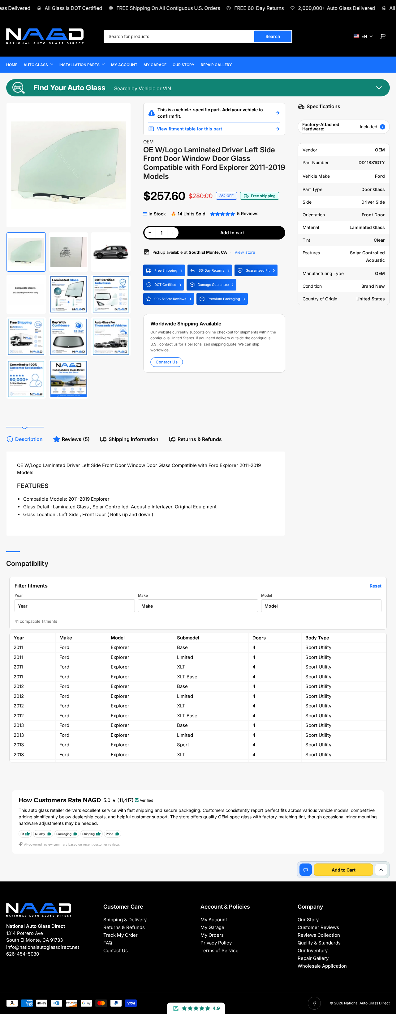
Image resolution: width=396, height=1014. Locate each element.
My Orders (212, 935)
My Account (124, 64)
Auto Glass (36, 64)
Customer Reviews (318, 927)
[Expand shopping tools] (381, 869)
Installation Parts (79, 64)
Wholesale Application (322, 966)
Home (11, 64)
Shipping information (133, 439)
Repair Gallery (216, 64)
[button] (363, 36)
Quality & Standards (319, 943)
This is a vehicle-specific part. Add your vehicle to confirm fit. (210, 113)
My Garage (155, 64)
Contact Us (167, 361)
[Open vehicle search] (277, 113)
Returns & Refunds (200, 439)
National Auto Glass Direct (367, 1003)
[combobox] (198, 36)
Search (272, 36)
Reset (375, 585)
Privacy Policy (216, 943)
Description (29, 439)
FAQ (107, 943)
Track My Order (120, 935)
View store (244, 252)
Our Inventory (313, 950)
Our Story (184, 64)
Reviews (76, 439)
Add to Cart (343, 869)
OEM (148, 142)
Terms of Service (219, 950)
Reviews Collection (319, 935)
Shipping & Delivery (125, 920)
